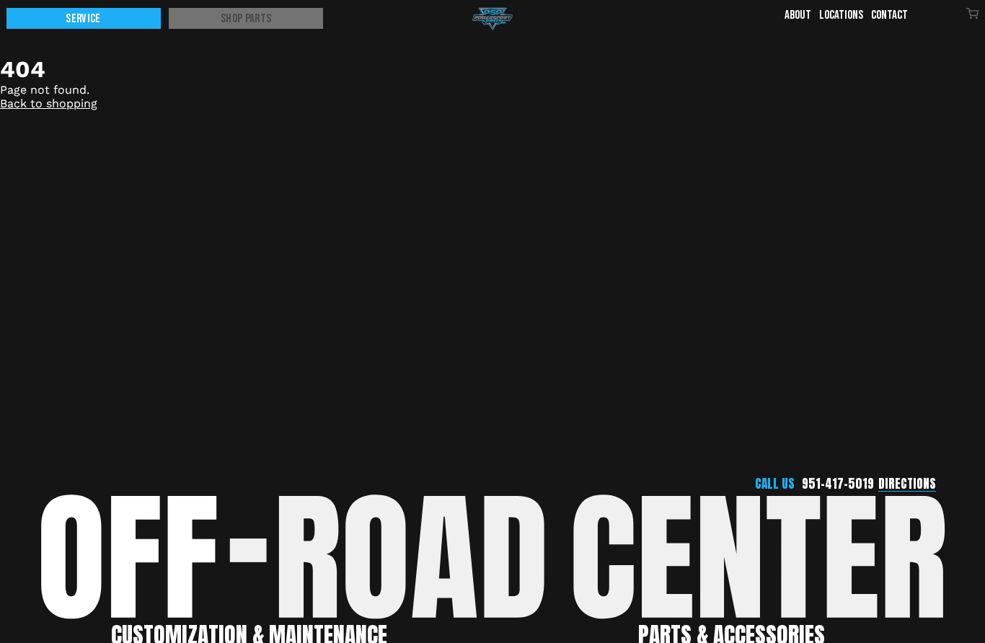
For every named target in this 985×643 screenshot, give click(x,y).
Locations (841, 15)
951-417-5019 (838, 483)
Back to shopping (48, 103)
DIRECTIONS (907, 483)
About (798, 15)
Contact (889, 15)
